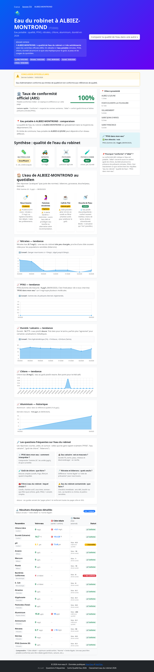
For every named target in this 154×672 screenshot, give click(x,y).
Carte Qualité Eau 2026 (77, 668)
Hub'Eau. (99, 664)
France (17, 6)
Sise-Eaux (90, 664)
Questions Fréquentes (55, 668)
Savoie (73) (27, 6)
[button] (55, 511)
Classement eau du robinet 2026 (102, 668)
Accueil (41, 668)
